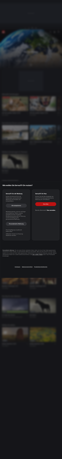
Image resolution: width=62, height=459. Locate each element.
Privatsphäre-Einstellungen (40, 266)
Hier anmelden (51, 210)
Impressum (17, 266)
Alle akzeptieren (16, 205)
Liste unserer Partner (37, 254)
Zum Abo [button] (45, 204)
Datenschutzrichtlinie (27, 266)
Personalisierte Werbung (16, 223)
